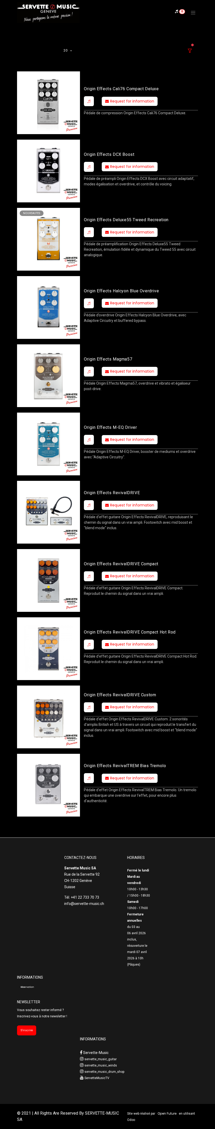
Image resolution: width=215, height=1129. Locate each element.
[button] (89, 101)
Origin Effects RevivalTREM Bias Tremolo (125, 765)
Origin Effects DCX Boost (109, 154)
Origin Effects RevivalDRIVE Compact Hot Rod (130, 632)
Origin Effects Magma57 (108, 359)
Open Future (167, 1113)
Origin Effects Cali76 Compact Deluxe (121, 88)
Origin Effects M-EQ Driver (110, 427)
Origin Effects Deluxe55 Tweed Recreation (126, 219)
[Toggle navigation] (193, 13)
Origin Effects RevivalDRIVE (112, 492)
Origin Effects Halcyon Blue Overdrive (121, 290)
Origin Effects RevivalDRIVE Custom (120, 694)
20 (66, 50)
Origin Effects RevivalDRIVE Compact (121, 563)
